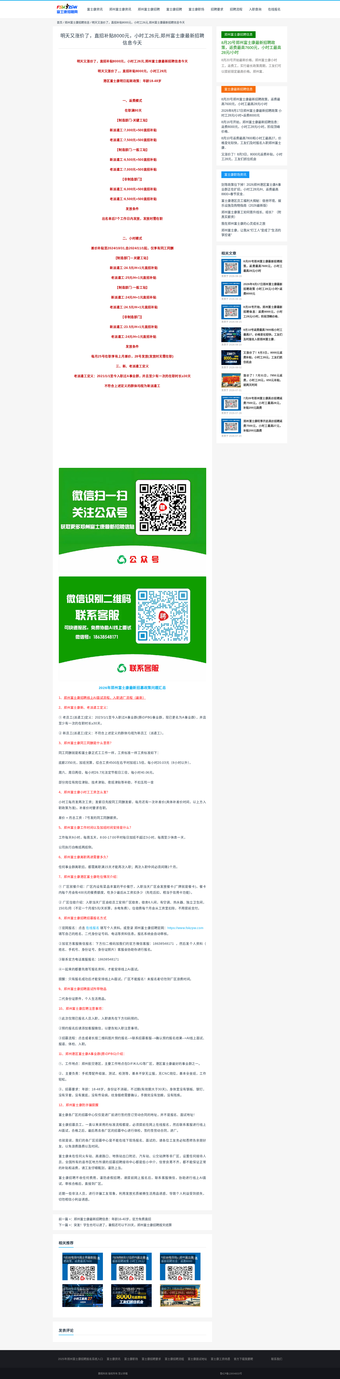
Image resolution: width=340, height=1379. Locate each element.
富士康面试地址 (197, 1359)
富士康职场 (196, 9)
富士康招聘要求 (151, 1359)
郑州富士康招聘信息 (77, 22)
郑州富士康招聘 (149, 9)
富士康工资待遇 (220, 1359)
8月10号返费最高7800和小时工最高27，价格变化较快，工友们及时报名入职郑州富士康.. (251, 143)
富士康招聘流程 (174, 1359)
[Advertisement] (132, 440)
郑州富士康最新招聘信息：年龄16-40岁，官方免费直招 (112, 1219)
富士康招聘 (174, 9)
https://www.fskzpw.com (185, 928)
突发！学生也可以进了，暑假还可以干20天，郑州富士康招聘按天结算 (123, 1225)
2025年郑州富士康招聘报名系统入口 (80, 1359)
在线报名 (274, 9)
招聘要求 (217, 9)
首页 (59, 22)
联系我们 (276, 1359)
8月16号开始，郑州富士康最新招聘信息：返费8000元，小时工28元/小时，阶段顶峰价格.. (250, 126)
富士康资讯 (95, 9)
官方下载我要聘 (243, 1359)
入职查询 (255, 9)
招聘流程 (236, 9)
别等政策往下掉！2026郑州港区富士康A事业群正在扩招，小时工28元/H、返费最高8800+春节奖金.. (251, 189)
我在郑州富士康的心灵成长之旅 (243, 223)
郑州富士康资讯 (120, 9)
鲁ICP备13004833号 (231, 1373)
